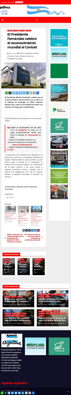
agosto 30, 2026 (11, 304)
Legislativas (62, 294)
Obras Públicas (16, 313)
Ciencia (10, 30)
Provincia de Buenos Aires (38, 259)
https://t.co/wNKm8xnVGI (22, 145)
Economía (41, 311)
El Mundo (15, 30)
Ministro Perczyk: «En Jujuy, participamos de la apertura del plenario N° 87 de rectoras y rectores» (15, 238)
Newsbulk (25, 390)
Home (68, 391)
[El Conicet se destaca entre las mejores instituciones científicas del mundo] (10, 209)
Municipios (7, 313)
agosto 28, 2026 (45, 323)
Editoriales (54, 294)
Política (22, 30)
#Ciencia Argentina (25, 53)
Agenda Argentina (24, 304)
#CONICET (22, 130)
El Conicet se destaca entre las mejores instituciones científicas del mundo (32, 237)
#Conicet (35, 53)
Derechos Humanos (44, 294)
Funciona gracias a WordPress (9, 390)
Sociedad (28, 30)
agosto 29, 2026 (45, 304)
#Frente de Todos (13, 56)
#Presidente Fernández (15, 59)
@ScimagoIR (33, 135)
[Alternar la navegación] (37, 19)
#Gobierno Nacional (26, 56)
